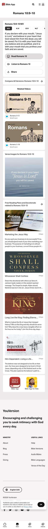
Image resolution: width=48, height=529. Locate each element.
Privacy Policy (28, 507)
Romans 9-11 (17, 116)
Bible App (15, 389)
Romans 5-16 (17, 144)
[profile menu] (41, 4)
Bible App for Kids (32, 389)
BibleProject (14, 118)
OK (41, 504)
